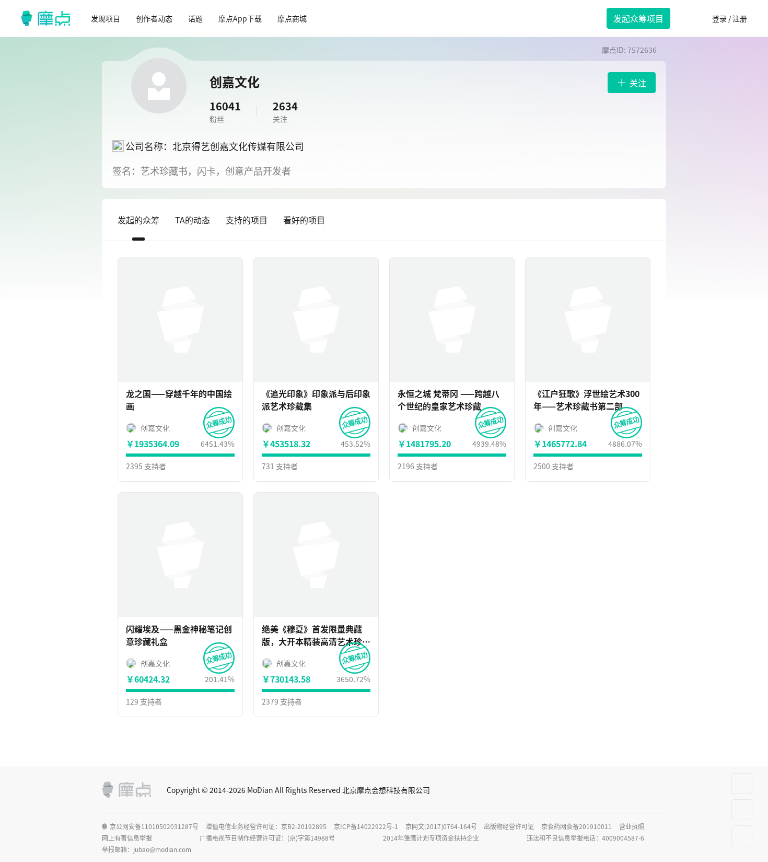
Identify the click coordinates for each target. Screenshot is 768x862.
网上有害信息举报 (127, 838)
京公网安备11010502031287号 (154, 826)
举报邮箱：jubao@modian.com (146, 849)
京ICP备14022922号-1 (366, 826)
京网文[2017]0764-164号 (441, 826)
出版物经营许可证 (509, 826)
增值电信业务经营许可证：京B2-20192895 (266, 826)
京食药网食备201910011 (576, 826)
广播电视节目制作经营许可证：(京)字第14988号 (267, 838)
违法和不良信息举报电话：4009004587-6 (585, 838)
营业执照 (631, 826)
